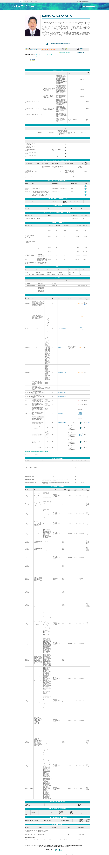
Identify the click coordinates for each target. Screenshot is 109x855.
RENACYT (36, 1)
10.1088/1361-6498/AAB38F (62, 422)
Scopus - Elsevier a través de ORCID (80, 434)
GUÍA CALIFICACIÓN (28, 1)
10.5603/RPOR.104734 (61, 347)
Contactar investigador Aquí (30, 837)
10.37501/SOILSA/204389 (62, 316)
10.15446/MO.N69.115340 (62, 372)
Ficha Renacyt (34, 56)
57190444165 (49, 54)
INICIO (21, 1)
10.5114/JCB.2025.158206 (62, 328)
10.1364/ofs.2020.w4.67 (61, 413)
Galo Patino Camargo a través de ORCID (80, 328)
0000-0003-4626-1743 (65, 52)
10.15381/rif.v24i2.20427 (62, 392)
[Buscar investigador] (96, 6)
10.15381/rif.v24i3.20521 (62, 396)
